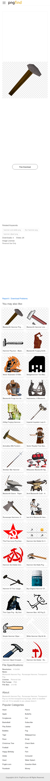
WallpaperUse (30, 735)
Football (5, 747)
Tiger (4, 735)
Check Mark (29, 743)
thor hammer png (31, 230)
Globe (4, 756)
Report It (5, 298)
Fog (26, 730)
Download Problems (19, 298)
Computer (29, 756)
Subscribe (29, 722)
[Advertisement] (25, 37)
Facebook (6, 768)
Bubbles (5, 730)
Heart (4, 709)
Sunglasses (6, 718)
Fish (26, 751)
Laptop (27, 726)
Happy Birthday (8, 751)
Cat (26, 718)
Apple (4, 714)
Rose (4, 739)
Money (27, 768)
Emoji (27, 739)
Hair (26, 747)
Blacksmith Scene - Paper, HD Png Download (19, 493)
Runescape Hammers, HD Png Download (18, 517)
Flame (27, 709)
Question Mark (30, 764)
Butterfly (28, 714)
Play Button (6, 726)
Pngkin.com (6, 764)
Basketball (6, 722)
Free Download (25, 167)
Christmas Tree (8, 743)
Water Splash (30, 760)
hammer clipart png (11, 234)
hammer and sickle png (12, 230)
